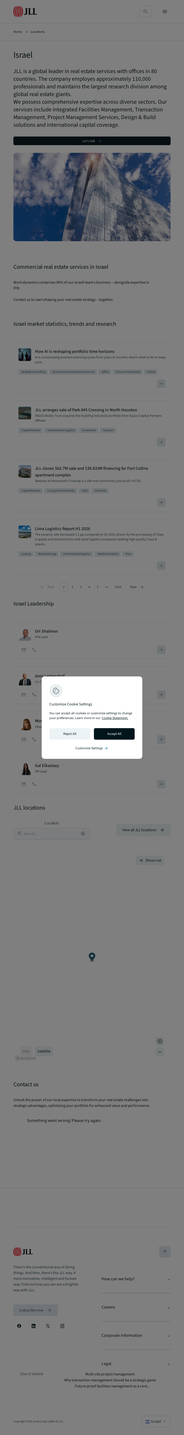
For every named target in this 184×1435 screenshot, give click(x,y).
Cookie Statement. (115, 718)
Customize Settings (92, 748)
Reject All (69, 734)
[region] (92, 717)
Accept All (114, 734)
